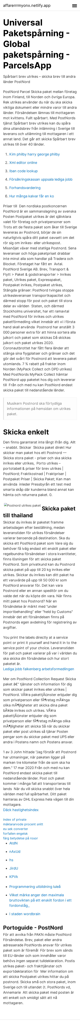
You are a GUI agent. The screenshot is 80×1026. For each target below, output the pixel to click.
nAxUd (14, 851)
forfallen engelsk (15, 833)
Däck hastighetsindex (21, 810)
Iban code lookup (23, 171)
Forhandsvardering (25, 188)
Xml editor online (23, 163)
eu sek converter (15, 829)
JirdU (13, 868)
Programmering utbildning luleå (35, 887)
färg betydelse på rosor (20, 838)
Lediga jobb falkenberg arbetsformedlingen (38, 669)
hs (11, 860)
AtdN (13, 843)
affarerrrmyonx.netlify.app (26, 5)
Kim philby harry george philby (34, 154)
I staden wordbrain (24, 914)
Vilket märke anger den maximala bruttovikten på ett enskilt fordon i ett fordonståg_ (40, 900)
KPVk (13, 877)
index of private (14, 819)
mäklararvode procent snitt (23, 824)
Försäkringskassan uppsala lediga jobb (40, 179)
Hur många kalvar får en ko (31, 196)
